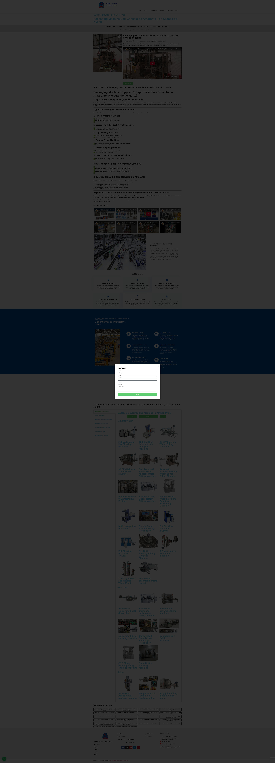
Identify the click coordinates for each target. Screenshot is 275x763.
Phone (119, 375)
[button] (158, 366)
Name (119, 370)
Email (119, 379)
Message (120, 384)
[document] (137, 381)
